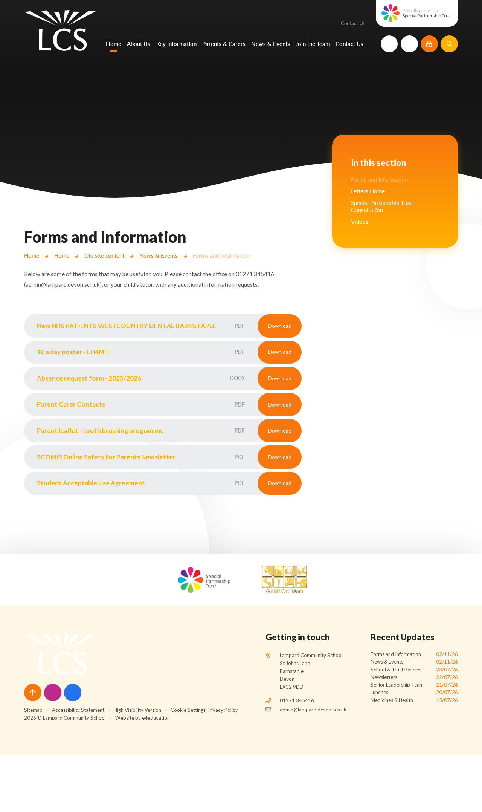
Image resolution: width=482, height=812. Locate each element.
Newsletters (414, 677)
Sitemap (33, 710)
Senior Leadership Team (414, 685)
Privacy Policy (222, 710)
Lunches (414, 692)
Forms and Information (221, 255)
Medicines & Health (414, 700)
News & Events (158, 255)
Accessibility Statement (78, 710)
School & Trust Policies (414, 670)
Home (31, 255)
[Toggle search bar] (449, 44)
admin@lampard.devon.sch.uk (313, 709)
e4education (156, 718)
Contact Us (353, 23)
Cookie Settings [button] (188, 710)
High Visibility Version (137, 710)
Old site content (104, 255)
